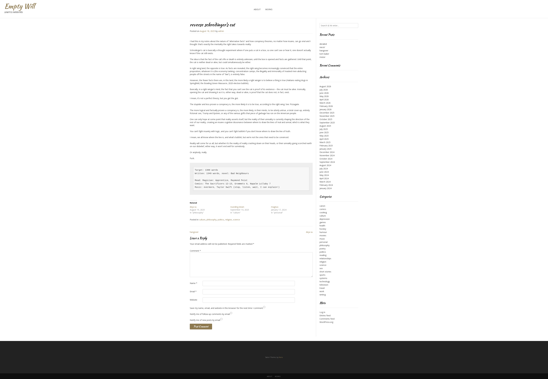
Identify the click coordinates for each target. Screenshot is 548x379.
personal (324, 242)
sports (322, 275)
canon (322, 206)
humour (323, 232)
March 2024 (325, 181)
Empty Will (19, 6)
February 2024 (326, 185)
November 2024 (327, 155)
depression (325, 219)
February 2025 (326, 145)
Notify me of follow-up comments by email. (210, 314)
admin (221, 31)
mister (322, 57)
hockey (323, 229)
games (323, 222)
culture (202, 219)
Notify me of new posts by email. (205, 320)
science (236, 219)
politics (221, 219)
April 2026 (324, 99)
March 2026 (325, 102)
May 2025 (324, 135)
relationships (325, 258)
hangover (194, 232)
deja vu (193, 207)
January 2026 (326, 109)
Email (193, 291)
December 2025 (327, 112)
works (268, 9)
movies (323, 235)
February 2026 (326, 106)
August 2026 (325, 86)
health (322, 225)
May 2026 (324, 96)
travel (322, 288)
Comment (195, 250)
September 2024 (327, 162)
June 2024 (324, 171)
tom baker (324, 53)
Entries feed (325, 315)
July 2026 (324, 89)
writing (323, 294)
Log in (322, 312)
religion (228, 219)
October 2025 (326, 119)
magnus (274, 207)
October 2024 (326, 158)
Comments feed (327, 318)
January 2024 (326, 188)
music (322, 238)
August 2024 (325, 165)
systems (323, 278)
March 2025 (325, 142)
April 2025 (324, 139)
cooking (323, 212)
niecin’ (322, 47)
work (322, 291)
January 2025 (326, 148)
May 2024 (324, 175)
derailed (323, 44)
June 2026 (324, 93)
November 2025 (327, 116)
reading (323, 255)
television (324, 284)
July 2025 (324, 129)
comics (323, 209)
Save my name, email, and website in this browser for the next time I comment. (226, 308)
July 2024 (324, 168)
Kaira (281, 357)
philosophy (211, 219)
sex (321, 268)
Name (193, 283)
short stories (325, 271)
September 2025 (327, 122)
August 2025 (325, 125)
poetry (323, 248)
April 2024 (324, 178)
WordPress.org (326, 322)
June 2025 (324, 132)
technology (325, 281)
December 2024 (327, 152)
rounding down (237, 207)
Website (193, 299)
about (257, 9)
